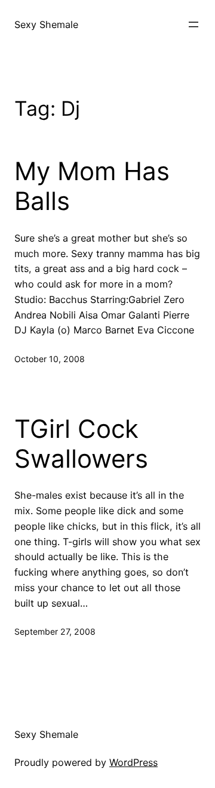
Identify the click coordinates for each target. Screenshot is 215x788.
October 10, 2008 (49, 359)
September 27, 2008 (55, 631)
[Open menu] (193, 24)
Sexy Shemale (46, 24)
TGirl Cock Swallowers (81, 444)
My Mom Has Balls (92, 186)
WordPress (133, 762)
